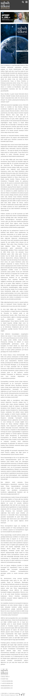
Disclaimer (7, 695)
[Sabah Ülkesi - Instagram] (23, 695)
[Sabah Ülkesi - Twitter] (21, 695)
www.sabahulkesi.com (7, 688)
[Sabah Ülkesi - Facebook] (19, 695)
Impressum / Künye (14, 695)
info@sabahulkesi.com (7, 685)
